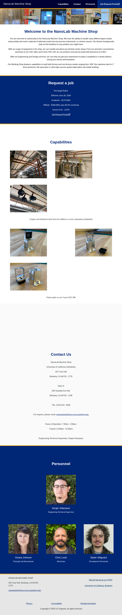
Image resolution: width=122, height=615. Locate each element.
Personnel (90, 4)
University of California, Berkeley (98, 586)
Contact (77, 4)
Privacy (29, 604)
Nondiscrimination (88, 604)
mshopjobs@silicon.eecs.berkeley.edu (72, 415)
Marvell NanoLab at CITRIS (100, 580)
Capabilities (63, 4)
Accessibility (56, 604)
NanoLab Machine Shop (17, 3)
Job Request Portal (60, 115)
